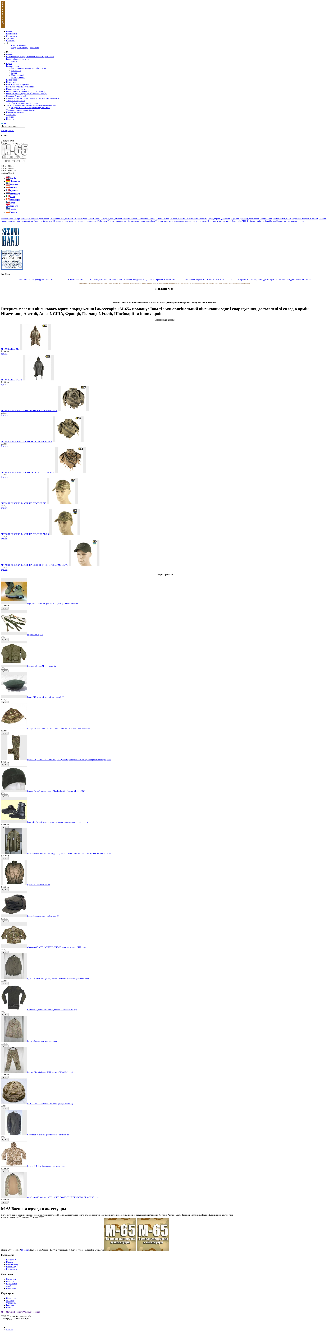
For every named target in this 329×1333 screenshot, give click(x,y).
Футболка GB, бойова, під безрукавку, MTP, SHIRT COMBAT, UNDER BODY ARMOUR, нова (69, 853)
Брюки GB (275, 279)
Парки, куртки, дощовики (17, 84)
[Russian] (5, 123)
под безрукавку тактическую (104, 279)
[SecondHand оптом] (10, 246)
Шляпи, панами (18, 77)
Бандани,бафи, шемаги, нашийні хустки (28, 68)
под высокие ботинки (213, 279)
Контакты (34, 48)
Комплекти (11, 82)
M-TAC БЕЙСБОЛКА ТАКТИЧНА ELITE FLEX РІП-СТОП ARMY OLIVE (34, 565)
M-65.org (25, 1250)
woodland (86, 280)
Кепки (14, 73)
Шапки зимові (17, 75)
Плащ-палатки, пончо (15, 89)
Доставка (10, 38)
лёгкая (154, 280)
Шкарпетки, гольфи (15, 112)
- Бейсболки (142, 219)
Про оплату (11, 1267)
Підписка (10, 1307)
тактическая (178, 280)
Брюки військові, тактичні (17, 59)
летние (183, 280)
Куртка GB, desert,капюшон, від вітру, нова (46, 1166)
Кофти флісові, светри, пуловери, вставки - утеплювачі (30, 57)
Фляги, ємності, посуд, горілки (24, 103)
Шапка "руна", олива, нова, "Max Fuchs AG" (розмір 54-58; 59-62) (56, 791)
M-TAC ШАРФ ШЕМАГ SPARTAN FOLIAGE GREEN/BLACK (29, 411)
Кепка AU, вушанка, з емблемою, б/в (43, 916)
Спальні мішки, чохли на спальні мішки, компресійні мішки (32, 98)
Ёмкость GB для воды (231, 280)
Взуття (9, 64)
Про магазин (11, 34)
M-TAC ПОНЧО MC (10, 349)
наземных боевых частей (59, 280)
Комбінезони (11, 80)
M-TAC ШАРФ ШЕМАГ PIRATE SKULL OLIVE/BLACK (26, 441)
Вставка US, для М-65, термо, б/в (41, 666)
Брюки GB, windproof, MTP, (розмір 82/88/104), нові (50, 1072)
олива (21, 280)
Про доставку (12, 1264)
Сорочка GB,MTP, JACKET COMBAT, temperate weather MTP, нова (56, 947)
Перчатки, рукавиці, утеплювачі (20, 87)
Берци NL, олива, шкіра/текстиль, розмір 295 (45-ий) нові (52, 603)
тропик (122, 279)
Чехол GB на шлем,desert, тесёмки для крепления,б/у (50, 1103)
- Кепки (151, 219)
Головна (9, 31)
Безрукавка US (148, 280)
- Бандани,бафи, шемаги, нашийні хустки (119, 219)
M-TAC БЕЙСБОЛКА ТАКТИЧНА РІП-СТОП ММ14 (25, 534)
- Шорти (77, 219)
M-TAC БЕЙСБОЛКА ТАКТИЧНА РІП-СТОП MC (23, 503)
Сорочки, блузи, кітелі (16, 96)
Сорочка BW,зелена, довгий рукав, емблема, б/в (48, 1135)
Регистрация (22, 48)
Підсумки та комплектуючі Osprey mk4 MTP (30, 107)
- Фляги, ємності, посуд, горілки (141, 221)
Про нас (9, 1262)
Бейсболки (16, 70)
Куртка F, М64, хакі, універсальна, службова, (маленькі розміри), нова (58, 978)
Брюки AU (170, 280)
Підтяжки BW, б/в (35, 635)
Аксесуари (11, 114)
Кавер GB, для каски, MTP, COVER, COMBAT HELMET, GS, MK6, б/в (58, 728)
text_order (10, 1300)
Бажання (10, 1305)
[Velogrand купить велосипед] (12, 269)
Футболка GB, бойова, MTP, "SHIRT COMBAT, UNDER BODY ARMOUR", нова (63, 1197)
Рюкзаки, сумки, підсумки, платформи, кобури (26, 94)
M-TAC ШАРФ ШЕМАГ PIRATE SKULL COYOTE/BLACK (27, 472)
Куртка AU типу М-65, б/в (38, 885)
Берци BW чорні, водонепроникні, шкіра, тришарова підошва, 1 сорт (57, 822)
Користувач (11, 1260)
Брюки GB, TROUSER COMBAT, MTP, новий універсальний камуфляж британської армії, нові (69, 760)
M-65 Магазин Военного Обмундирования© (20, 1312)
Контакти (10, 41)
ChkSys (9, 1330)
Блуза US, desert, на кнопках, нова (42, 1041)
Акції (8, 1286)
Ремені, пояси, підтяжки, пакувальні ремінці (25, 91)
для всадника (262, 279)
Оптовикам (11, 1279)
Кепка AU (78, 280)
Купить (4, 353)
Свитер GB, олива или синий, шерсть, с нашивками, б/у (52, 1010)
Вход (13, 48)
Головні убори (12, 66)
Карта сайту (11, 1284)
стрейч (70, 279)
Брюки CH (130, 280)
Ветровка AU (243, 280)
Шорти (14, 61)
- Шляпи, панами (177, 219)
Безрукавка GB (139, 280)
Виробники (11, 1288)
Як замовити (11, 36)
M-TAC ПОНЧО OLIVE (11, 380)
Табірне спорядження (15, 101)
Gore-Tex (253, 280)
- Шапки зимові (162, 219)
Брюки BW (160, 280)
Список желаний (20, 45)
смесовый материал (193, 280)
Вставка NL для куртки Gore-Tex (38, 279)
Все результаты (7, 131)
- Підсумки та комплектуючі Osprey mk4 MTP (226, 221)
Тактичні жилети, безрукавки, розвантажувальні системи (31, 105)
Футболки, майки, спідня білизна (20, 110)
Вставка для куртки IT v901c (296, 279)
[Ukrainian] (2, 123)
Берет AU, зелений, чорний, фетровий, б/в (46, 697)
